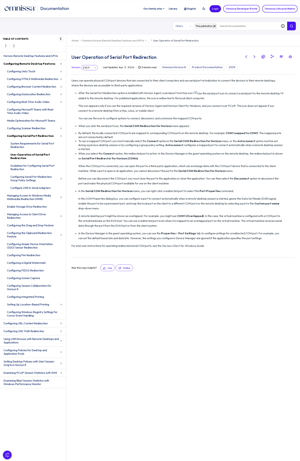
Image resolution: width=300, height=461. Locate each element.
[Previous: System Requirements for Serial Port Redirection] (246, 57)
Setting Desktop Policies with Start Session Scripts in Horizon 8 (28, 363)
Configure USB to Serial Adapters (30, 188)
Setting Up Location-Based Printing (28, 304)
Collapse (14, 46)
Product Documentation (207, 67)
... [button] (149, 40)
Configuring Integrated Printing (25, 296)
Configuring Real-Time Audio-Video (28, 102)
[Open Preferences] (7, 455)
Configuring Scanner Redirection (26, 128)
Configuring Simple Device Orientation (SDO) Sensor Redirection (30, 245)
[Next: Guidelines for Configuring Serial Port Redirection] (254, 57)
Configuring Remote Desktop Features (29, 63)
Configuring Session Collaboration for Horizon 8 (29, 287)
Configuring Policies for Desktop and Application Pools (25, 351)
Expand (6, 46)
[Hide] (60, 38)
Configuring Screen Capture (23, 278)
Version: (76, 67)
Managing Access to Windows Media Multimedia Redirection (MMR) (29, 197)
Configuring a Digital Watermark (26, 262)
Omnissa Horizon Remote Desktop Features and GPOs (113, 40)
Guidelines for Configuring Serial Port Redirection (32, 167)
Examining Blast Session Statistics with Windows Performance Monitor (26, 382)
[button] (203, 8)
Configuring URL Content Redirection (25, 323)
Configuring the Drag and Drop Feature (30, 225)
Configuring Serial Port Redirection (30, 136)
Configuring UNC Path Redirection (23, 331)
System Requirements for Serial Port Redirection (32, 145)
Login (215, 8)
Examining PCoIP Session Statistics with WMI (30, 372)
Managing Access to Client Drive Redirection (26, 215)
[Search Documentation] (291, 26)
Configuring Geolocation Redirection (28, 94)
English (191, 8)
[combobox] (236, 26)
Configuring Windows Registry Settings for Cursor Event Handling (32, 313)
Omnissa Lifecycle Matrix (280, 8)
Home (75, 40)
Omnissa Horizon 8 (174, 67)
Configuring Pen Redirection (23, 255)
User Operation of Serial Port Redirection (30, 156)
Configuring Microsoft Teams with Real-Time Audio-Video (30, 111)
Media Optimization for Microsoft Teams (31, 120)
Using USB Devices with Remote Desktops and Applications (31, 340)
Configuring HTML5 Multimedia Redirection (32, 79)
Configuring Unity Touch (21, 71)
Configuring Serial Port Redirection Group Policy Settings (31, 178)
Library (173, 8)
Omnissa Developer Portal (241, 8)
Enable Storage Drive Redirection (27, 206)
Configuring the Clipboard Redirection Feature (29, 234)
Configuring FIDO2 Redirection (25, 270)
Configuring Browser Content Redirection (31, 86)
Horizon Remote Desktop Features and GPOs (30, 56)
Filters (179, 26)
